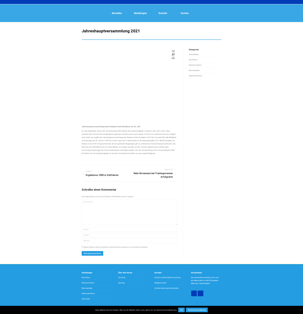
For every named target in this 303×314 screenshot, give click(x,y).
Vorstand (121, 277)
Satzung (121, 283)
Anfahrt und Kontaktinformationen (167, 277)
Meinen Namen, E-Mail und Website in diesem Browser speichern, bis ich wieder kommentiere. (116, 247)
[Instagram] (200, 293)
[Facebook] (194, 293)
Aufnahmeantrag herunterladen (166, 288)
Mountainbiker (194, 70)
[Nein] (300, 310)
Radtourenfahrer (195, 65)
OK (181, 310)
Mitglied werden (160, 283)
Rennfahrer (193, 60)
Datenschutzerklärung (197, 310)
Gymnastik (86, 299)
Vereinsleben (194, 54)
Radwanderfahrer (195, 76)
